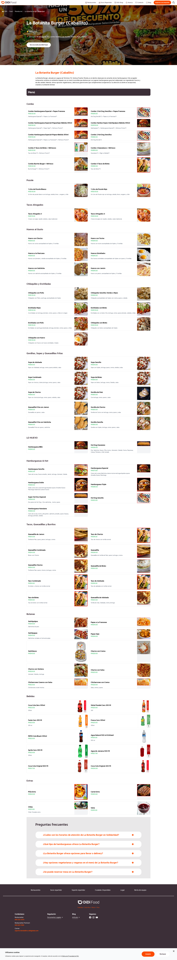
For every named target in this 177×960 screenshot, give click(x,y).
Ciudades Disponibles (103, 890)
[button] (162, 3)
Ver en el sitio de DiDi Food (39, 45)
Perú (98, 907)
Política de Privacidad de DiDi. (70, 956)
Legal (122, 890)
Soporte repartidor (78, 890)
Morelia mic (18, 11)
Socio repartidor (56, 890)
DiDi (5, 11)
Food (11, 11)
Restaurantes (35, 890)
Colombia (80, 907)
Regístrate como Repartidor (162, 2)
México (93, 907)
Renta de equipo (140, 890)
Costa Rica (87, 907)
